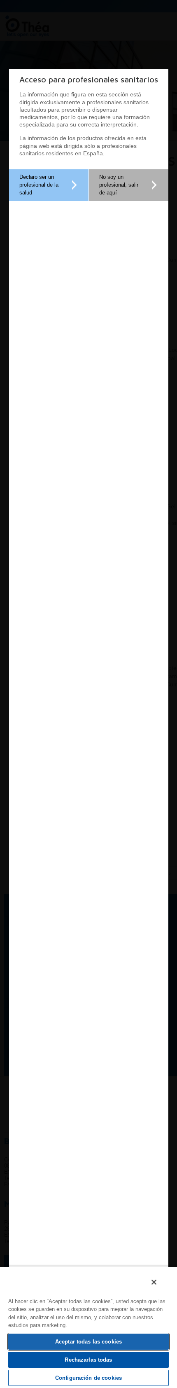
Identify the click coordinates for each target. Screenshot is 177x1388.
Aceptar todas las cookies (88, 1342)
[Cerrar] (154, 1282)
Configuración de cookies (88, 1378)
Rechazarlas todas (88, 1360)
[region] (88, 1327)
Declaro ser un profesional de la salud (38, 185)
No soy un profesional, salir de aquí (118, 185)
